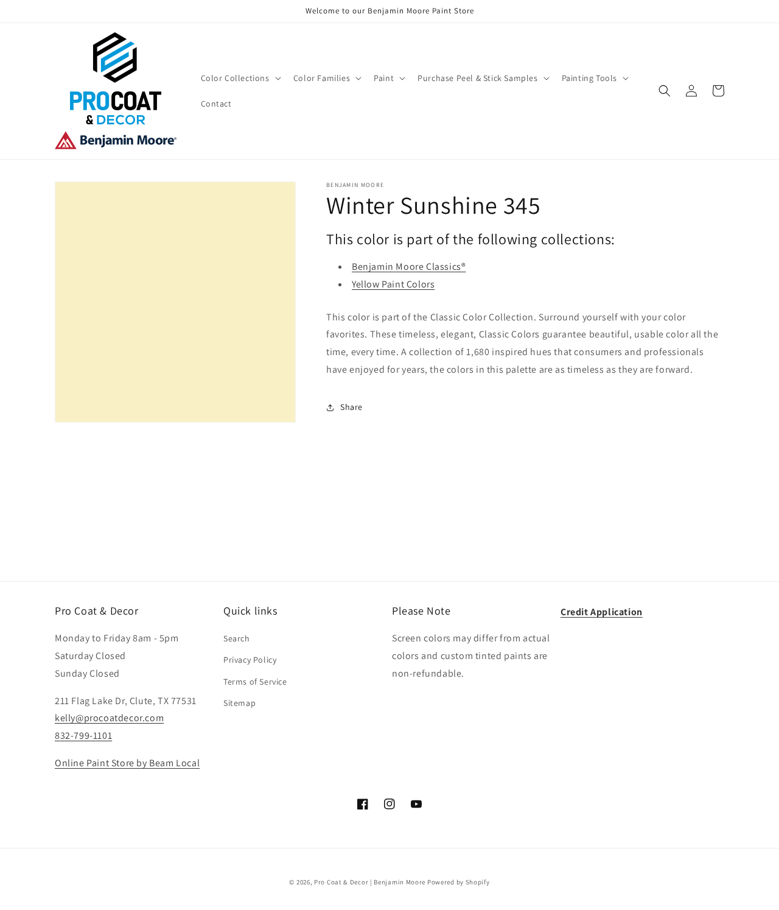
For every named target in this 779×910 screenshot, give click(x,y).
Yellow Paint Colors (393, 284)
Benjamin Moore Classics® (409, 266)
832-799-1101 (83, 735)
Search (236, 638)
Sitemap (239, 702)
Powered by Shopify (458, 882)
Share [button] (351, 406)
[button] (240, 78)
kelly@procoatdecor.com (109, 717)
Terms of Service (255, 681)
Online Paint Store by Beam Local (127, 763)
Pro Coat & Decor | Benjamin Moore (369, 882)
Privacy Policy (249, 659)
